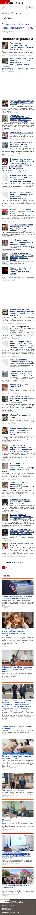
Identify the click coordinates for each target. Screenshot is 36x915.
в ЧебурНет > (8, 32)
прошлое (18, 562)
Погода (5, 28)
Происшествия (17, 28)
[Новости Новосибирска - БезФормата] (12, 2)
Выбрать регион (6, 909)
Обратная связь (6, 908)
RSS (18, 912)
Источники (24, 24)
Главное (6, 24)
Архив (14, 24)
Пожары (29, 28)
